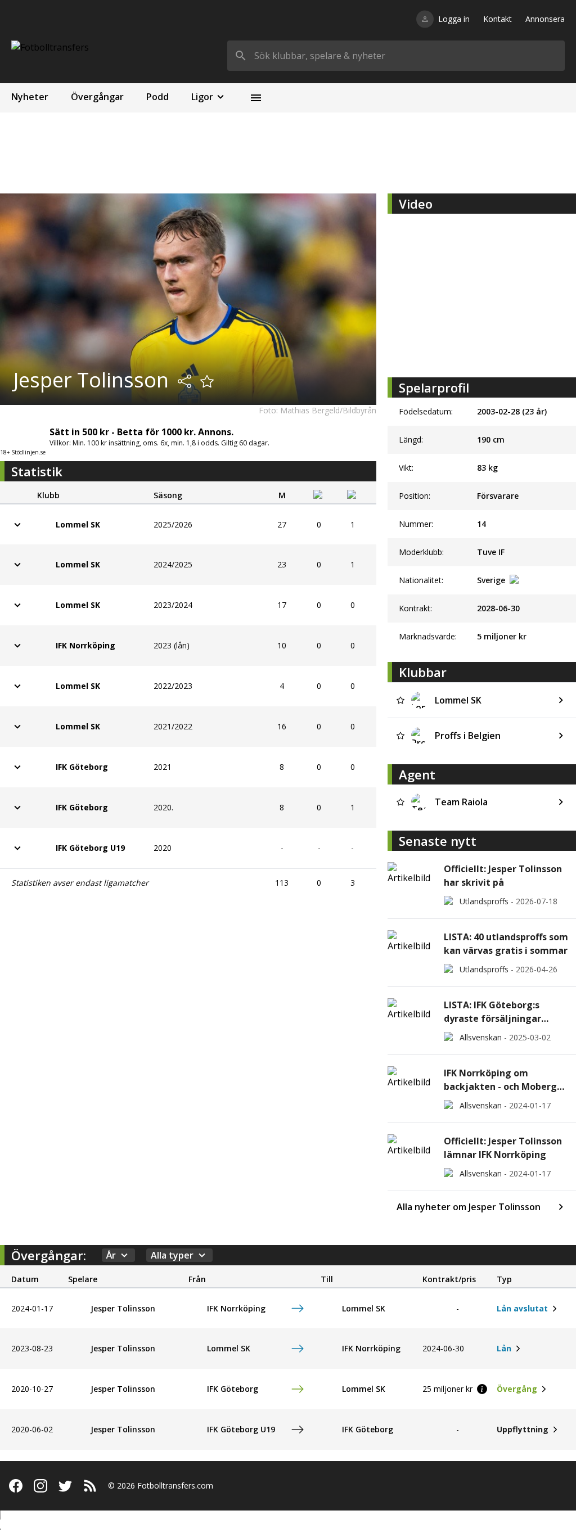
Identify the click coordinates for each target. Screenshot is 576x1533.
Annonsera (545, 18)
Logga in (454, 18)
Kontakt (497, 18)
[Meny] (256, 97)
